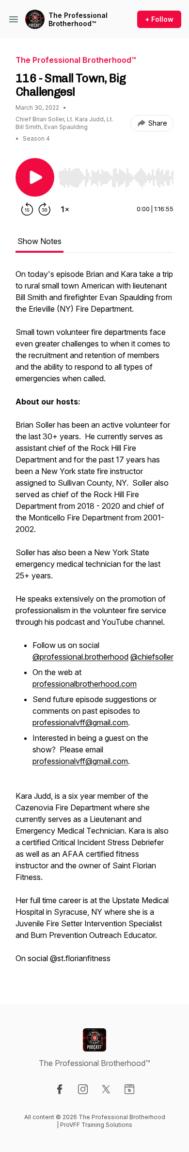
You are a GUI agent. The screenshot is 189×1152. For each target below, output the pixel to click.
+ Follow (159, 19)
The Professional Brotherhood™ (78, 19)
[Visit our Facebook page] (59, 1089)
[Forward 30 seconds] (44, 209)
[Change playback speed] (65, 209)
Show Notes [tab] (39, 241)
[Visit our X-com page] (106, 1089)
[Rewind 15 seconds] (27, 209)
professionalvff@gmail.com (80, 722)
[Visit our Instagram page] (83, 1089)
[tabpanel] (94, 621)
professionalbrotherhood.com (84, 684)
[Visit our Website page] (129, 1089)
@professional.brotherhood (80, 657)
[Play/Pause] (35, 177)
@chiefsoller (151, 657)
